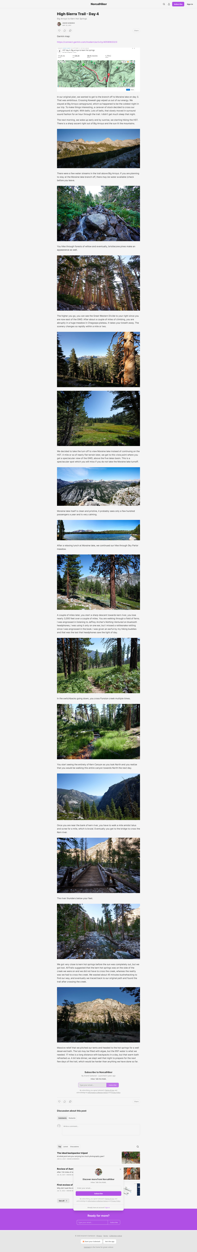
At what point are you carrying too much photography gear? (80, 1156)
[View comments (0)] (64, 30)
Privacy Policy (115, 1201)
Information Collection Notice (98, 1201)
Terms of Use (109, 1199)
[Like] (59, 30)
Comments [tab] (62, 1118)
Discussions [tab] (74, 1147)
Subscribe (178, 4)
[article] (98, 1158)
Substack (87, 1247)
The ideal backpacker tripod (72, 1153)
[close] (120, 1169)
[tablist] (67, 1118)
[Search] (164, 4)
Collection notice (115, 1236)
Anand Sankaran (68, 23)
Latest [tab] (65, 1147)
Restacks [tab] (72, 1118)
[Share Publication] (169, 4)
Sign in (190, 4)
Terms (105, 1236)
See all (61, 1201)
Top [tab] (59, 1147)
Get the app (109, 1241)
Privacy (99, 1236)
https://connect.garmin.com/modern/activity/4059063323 (87, 42)
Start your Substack (92, 1241)
